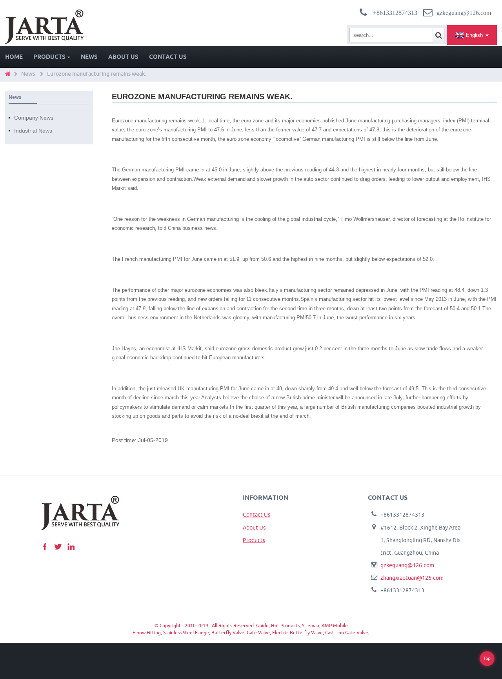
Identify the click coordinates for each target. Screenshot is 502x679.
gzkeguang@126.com (407, 565)
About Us (123, 56)
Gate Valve (258, 632)
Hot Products (285, 625)
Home (14, 56)
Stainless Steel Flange (186, 632)
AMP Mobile (335, 625)
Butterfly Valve (227, 632)
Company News (33, 118)
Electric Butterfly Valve (297, 632)
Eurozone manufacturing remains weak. (97, 74)
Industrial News (33, 130)
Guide (262, 625)
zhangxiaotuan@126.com (412, 578)
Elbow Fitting (147, 632)
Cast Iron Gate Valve (346, 632)
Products (49, 56)
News (89, 56)
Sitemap (310, 625)
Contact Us (168, 56)
